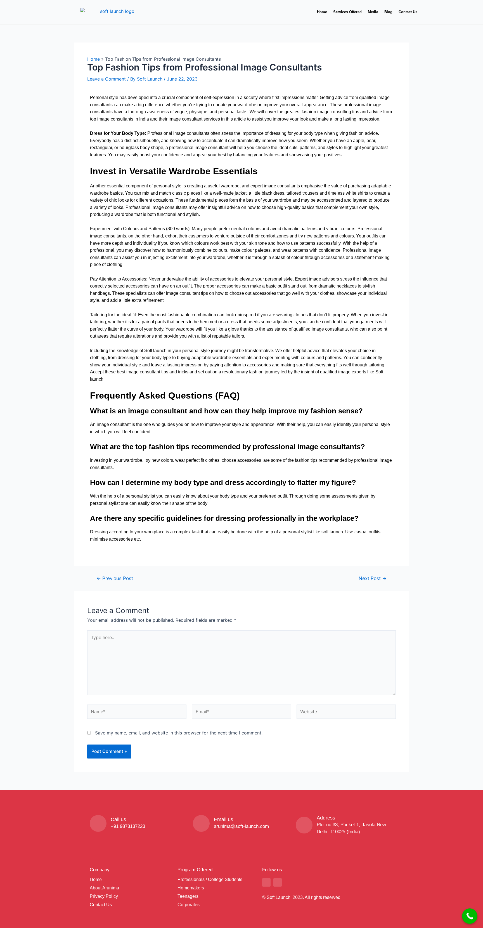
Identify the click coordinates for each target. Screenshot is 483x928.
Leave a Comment (106, 79)
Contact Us (408, 12)
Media (373, 12)
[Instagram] (277, 882)
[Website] (346, 712)
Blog (388, 12)
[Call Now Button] (469, 916)
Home (322, 12)
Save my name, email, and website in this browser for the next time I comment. (178, 733)
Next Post (373, 578)
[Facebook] (266, 882)
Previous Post (114, 578)
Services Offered (347, 12)
